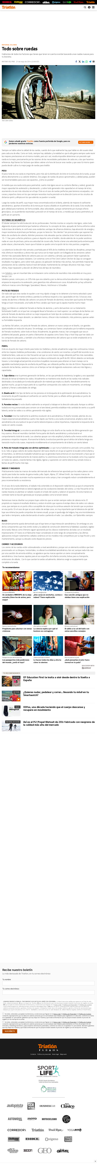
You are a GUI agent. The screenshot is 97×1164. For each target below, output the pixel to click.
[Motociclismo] (49, 1119)
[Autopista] (15, 1106)
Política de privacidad (44, 1054)
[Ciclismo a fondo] (18, 2)
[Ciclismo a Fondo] (13, 1139)
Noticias (16, 677)
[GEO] (45, 1150)
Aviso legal (55, 1054)
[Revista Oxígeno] (56, 2)
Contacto (33, 1054)
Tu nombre (6, 979)
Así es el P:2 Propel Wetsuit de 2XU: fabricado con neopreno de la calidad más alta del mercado (59, 723)
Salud (17, 707)
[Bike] (32, 1139)
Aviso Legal (57, 1005)
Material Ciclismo (9, 44)
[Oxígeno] (52, 1139)
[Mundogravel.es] (46, 2)
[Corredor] (16, 1130)
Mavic (4, 308)
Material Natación (13, 722)
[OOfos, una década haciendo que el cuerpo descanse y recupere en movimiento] (11, 711)
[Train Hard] (68, 1139)
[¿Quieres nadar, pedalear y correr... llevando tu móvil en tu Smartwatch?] (11, 696)
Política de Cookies (86, 1005)
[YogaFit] (74, 1130)
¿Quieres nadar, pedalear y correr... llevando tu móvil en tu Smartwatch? (56, 693)
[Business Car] (47, 1106)
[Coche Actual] (31, 1106)
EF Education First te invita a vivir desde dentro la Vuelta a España (56, 678)
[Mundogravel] (63, 1151)
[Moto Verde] (32, 1119)
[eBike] (13, 1151)
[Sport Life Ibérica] (48, 1071)
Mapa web (63, 1054)
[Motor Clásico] (68, 1106)
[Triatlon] (8, 7)
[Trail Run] (78, 2)
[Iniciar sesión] (89, 7)
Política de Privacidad (70, 1005)
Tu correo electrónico (10, 989)
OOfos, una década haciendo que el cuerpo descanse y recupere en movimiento (54, 708)
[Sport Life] (66, 1119)
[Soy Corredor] (32, 2)
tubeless (8, 273)
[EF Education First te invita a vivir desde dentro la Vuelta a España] (11, 681)
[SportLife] (67, 2)
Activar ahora (84, 142)
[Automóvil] (15, 1119)
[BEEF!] (28, 1150)
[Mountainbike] (7, 2)
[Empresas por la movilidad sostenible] (48, 1088)
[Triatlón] (91, 2)
